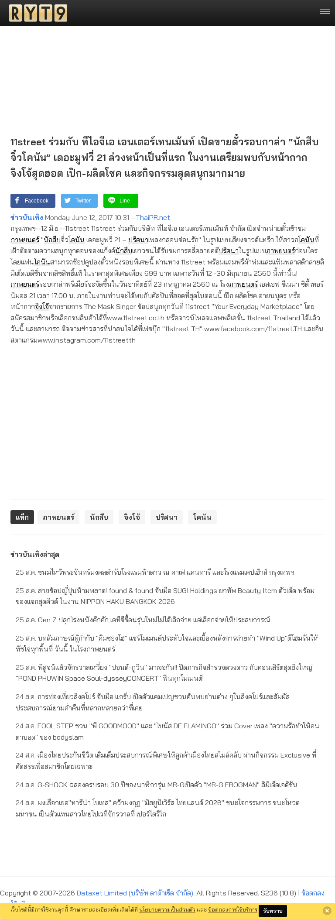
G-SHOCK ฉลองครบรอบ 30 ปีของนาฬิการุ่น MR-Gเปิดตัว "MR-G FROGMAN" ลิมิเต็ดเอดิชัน (156, 784)
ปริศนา (138, 239)
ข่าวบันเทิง (26, 217)
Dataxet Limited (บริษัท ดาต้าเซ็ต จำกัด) (135, 892)
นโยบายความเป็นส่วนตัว (167, 909)
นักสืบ (52, 239)
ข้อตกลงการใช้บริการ (232, 909)
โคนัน (76, 239)
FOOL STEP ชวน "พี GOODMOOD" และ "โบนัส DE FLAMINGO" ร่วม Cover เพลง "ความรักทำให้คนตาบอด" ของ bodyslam (167, 731)
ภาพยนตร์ (24, 239)
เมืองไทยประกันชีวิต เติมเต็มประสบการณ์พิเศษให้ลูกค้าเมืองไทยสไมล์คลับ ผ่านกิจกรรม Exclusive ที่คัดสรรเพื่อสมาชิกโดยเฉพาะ (166, 761)
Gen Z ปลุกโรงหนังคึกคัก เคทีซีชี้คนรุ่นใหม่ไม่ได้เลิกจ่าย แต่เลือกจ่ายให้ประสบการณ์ (143, 619)
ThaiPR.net (153, 217)
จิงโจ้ (42, 306)
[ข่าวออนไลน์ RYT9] (35, 13)
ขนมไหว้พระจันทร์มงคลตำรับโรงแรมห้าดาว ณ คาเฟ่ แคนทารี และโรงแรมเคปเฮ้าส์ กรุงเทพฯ (155, 572)
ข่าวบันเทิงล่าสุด (34, 554)
